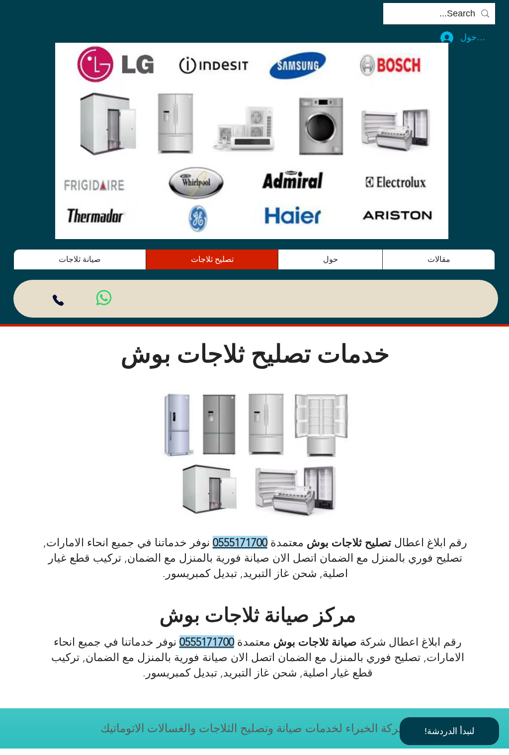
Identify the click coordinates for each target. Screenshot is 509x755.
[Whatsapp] (103, 297)
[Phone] (58, 300)
